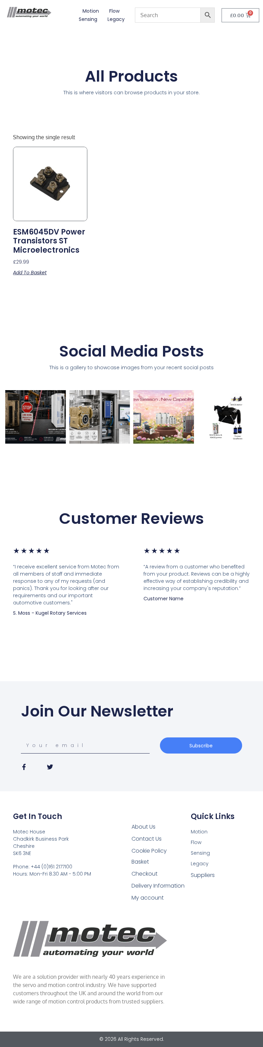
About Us (143, 827)
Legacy (116, 19)
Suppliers (203, 875)
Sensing (88, 19)
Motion (91, 11)
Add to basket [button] (30, 272)
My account (148, 898)
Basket (140, 862)
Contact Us (147, 839)
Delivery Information (158, 886)
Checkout (145, 874)
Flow (114, 11)
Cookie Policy (149, 851)
